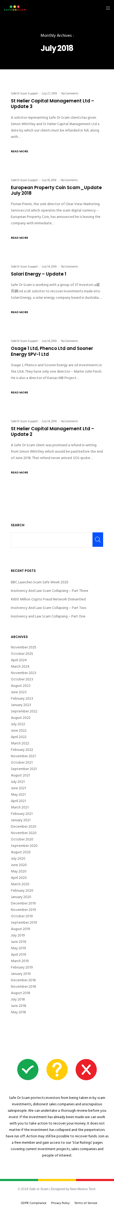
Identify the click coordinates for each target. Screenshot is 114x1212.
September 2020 (24, 846)
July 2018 (18, 999)
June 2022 (19, 730)
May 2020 (19, 871)
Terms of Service (85, 1203)
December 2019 (23, 903)
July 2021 (18, 782)
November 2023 (23, 673)
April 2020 (19, 878)
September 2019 (24, 922)
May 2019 (18, 948)
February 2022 (22, 750)
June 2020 (19, 865)
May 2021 (18, 794)
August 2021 (20, 775)
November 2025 (23, 647)
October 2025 (22, 654)
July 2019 (18, 935)
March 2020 (20, 884)
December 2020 (23, 826)
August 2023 (20, 686)
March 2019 (20, 961)
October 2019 (22, 916)
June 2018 (18, 1006)
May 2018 (18, 1012)
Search (17, 525)
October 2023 (22, 679)
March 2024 (20, 666)
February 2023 (22, 698)
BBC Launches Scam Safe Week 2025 (39, 582)
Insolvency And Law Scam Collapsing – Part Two (48, 608)
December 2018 (23, 980)
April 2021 (18, 801)
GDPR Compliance (33, 1203)
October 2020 (22, 839)
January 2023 (21, 705)
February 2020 (22, 890)
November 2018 (23, 986)
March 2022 (20, 743)
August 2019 (20, 929)
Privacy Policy (60, 1203)
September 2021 (24, 769)
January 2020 (21, 897)
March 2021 (20, 807)
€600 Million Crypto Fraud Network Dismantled (48, 599)
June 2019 (18, 942)
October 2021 (22, 762)
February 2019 (22, 967)
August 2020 (21, 852)
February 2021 (22, 814)
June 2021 (18, 788)
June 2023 (19, 692)
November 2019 (23, 910)
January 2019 (21, 974)
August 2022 (20, 718)
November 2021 (23, 756)
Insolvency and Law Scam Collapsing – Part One (48, 616)
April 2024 (19, 660)
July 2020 (18, 858)
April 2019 (18, 954)
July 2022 (18, 724)
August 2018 (20, 993)
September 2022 (24, 711)
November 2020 (24, 833)
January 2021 (20, 820)
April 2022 (19, 737)
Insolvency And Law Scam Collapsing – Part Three (49, 591)
